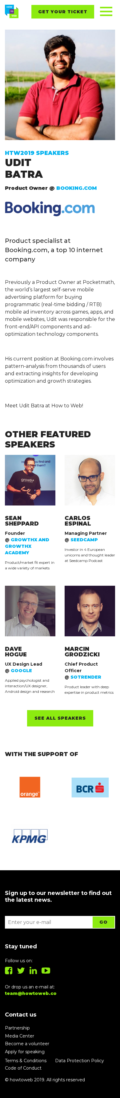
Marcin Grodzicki (82, 652)
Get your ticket (62, 12)
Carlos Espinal (78, 521)
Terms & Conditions (25, 1060)
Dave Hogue (16, 652)
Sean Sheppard (22, 521)
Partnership (17, 1028)
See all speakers (60, 718)
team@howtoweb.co (31, 993)
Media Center (19, 1036)
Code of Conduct (23, 1068)
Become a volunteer (27, 1043)
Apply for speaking (25, 1051)
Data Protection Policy (79, 1060)
